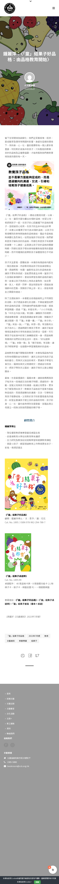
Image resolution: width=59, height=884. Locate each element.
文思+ (9, 718)
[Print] (22, 655)
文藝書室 (10, 708)
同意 (37, 882)
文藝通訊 (11, 640)
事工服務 (10, 723)
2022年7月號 (34, 636)
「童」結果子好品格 (15, 636)
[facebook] (6, 745)
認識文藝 (10, 698)
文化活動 (10, 713)
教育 (46, 636)
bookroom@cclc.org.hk (18, 766)
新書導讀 (23, 640)
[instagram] (12, 745)
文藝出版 (10, 703)
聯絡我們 (10, 733)
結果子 (34, 640)
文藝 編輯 (31, 85)
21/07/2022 (29, 89)
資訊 (9, 728)
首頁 (9, 693)
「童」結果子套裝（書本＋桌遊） (28, 603)
